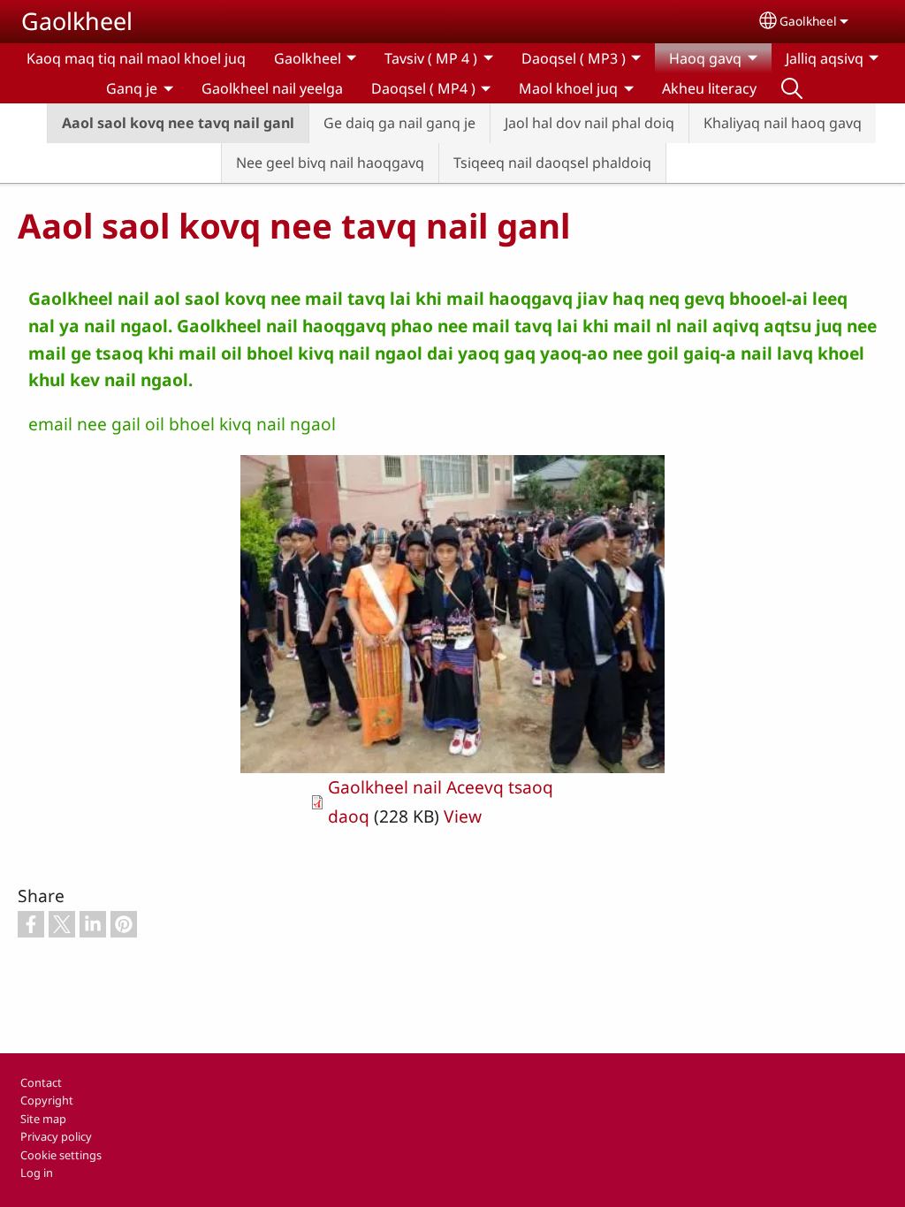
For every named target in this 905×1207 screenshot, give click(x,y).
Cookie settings (61, 1155)
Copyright (46, 1100)
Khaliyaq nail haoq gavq (782, 123)
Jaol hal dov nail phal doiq (589, 123)
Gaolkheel (77, 20)
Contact (41, 1082)
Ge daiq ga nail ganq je (399, 123)
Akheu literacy (709, 88)
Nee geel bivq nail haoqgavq (330, 162)
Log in (36, 1172)
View (463, 816)
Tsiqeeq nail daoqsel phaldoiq (552, 162)
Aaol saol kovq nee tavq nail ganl (178, 123)
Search (792, 88)
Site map (43, 1119)
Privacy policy (56, 1136)
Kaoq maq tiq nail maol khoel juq (136, 58)
